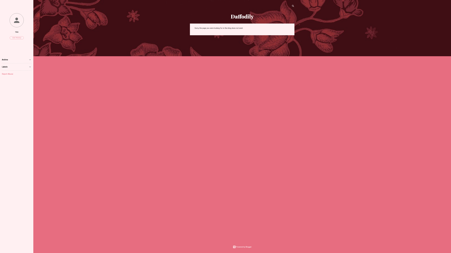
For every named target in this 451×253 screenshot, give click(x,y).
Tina (16, 32)
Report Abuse (7, 74)
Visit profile (16, 38)
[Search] (293, 6)
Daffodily (242, 16)
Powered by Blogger (244, 247)
